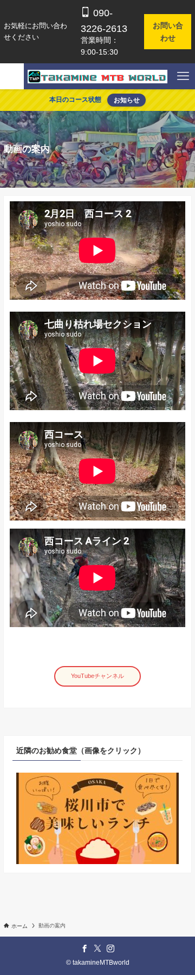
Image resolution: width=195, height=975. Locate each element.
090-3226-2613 (104, 21)
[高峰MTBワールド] (97, 76)
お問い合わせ (168, 31)
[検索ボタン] (12, 76)
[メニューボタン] (183, 76)
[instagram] (110, 948)
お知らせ (127, 99)
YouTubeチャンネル (97, 676)
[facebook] (84, 948)
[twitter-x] (97, 948)
